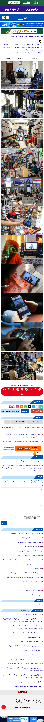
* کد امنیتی (40, 516)
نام (42, 486)
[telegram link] (30, 389)
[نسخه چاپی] (41, 407)
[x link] (8, 389)
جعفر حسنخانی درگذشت (35, 569)
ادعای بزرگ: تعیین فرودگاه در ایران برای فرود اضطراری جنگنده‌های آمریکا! (22, 560)
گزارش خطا (40, 453)
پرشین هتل (38, 605)
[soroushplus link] (22, 389)
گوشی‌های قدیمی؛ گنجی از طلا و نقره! (31, 642)
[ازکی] (22, 24)
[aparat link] (22, 393)
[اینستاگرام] (17, 406)
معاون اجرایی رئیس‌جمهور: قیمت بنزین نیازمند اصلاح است (26, 534)
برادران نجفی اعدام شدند (34, 637)
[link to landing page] (22, 17)
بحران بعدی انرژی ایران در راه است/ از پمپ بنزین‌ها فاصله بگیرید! (24, 633)
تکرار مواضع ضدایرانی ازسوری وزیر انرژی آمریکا (29, 555)
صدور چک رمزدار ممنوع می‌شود (33, 564)
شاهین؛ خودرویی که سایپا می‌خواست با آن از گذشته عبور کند (24, 646)
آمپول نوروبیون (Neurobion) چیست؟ (31, 615)
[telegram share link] (33, 407)
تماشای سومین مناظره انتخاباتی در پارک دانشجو (29, 461)
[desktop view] (7, 17)
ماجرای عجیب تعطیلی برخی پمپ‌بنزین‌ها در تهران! (27, 686)
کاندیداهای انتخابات (18, 422)
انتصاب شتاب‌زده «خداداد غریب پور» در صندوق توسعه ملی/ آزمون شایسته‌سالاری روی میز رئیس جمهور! (24, 436)
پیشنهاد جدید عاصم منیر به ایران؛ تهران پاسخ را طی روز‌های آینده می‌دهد (21, 659)
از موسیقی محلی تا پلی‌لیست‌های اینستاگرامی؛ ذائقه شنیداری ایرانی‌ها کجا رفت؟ (22, 429)
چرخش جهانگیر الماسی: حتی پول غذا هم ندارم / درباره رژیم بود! (24, 577)
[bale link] (26, 389)
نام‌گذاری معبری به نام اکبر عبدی (32, 655)
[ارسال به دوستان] (37, 407)
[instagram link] (17, 389)
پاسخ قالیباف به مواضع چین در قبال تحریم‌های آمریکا (27, 551)
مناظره (7, 422)
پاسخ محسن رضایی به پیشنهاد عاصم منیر (30, 682)
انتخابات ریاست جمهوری (35, 422)
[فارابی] (22, 31)
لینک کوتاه (38, 411)
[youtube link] (4, 389)
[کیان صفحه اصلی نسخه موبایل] (22, 719)
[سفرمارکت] (22, 448)
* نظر (41, 502)
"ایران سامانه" (18, 707)
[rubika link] (39, 389)
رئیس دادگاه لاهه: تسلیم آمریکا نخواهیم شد (30, 542)
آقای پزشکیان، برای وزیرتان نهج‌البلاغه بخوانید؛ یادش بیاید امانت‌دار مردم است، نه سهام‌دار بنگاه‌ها (22, 669)
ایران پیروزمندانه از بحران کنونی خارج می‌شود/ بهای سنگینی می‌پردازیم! (22, 441)
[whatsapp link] (35, 389)
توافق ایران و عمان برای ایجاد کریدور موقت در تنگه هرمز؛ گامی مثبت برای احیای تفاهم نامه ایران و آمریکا (22, 676)
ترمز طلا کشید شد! (37, 586)
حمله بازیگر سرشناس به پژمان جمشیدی (31, 591)
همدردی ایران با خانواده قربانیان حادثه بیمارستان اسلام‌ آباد (26, 573)
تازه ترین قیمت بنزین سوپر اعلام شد (32, 582)
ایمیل (41, 494)
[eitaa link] (13, 389)
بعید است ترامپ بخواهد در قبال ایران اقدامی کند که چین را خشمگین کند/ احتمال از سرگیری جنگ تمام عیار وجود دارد (23, 627)
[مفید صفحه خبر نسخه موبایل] (22, 9)
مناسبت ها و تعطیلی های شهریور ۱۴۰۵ (30, 650)
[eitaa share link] (21, 407)
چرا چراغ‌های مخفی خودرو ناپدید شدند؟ (31, 538)
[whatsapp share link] (25, 407)
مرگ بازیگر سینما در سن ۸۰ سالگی (32, 547)
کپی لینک (25, 411)
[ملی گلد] (22, 3)
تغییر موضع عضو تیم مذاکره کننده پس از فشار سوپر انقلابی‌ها (24, 664)
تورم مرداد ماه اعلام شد (36, 595)
